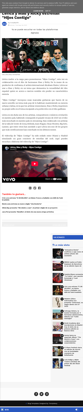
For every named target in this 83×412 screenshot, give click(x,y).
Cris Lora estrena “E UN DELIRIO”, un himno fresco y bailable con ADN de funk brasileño (73, 289)
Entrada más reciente (59, 225)
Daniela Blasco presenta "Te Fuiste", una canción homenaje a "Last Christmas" (73, 277)
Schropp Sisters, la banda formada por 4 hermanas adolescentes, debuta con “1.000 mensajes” (73, 314)
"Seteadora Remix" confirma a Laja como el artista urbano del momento (73, 252)
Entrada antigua (9, 225)
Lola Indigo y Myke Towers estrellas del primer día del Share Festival (72, 362)
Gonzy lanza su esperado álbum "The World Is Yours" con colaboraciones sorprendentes (72, 339)
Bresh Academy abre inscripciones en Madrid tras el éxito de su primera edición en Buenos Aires (73, 327)
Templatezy (53, 403)
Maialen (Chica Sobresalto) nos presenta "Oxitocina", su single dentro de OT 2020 (73, 302)
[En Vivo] (2, 409)
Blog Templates (33, 403)
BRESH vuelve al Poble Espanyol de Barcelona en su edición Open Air (73, 264)
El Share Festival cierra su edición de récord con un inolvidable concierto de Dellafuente (73, 351)
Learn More (38, 11)
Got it (48, 11)
